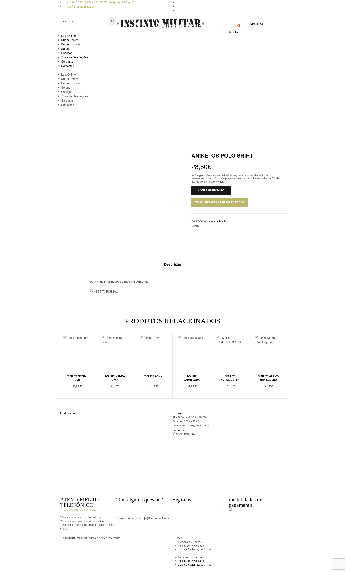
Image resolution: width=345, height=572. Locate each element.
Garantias (67, 61)
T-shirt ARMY (153, 376)
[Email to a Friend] (214, 225)
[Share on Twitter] (206, 225)
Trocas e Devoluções (74, 57)
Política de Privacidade (191, 545)
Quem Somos (70, 40)
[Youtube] (196, 506)
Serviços (66, 53)
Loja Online (68, 35)
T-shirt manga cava (115, 378)
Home (144, 125)
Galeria (65, 48)
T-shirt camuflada (191, 378)
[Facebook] (176, 506)
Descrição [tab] (172, 264)
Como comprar (70, 44)
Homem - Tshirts (216, 221)
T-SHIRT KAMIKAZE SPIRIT (230, 378)
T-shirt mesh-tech (76, 378)
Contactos (67, 66)
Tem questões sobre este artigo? (219, 202)
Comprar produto (211, 190)
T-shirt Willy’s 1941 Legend (268, 378)
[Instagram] (186, 506)
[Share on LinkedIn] (210, 225)
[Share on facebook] (202, 225)
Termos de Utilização (190, 542)
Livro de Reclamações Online (194, 549)
